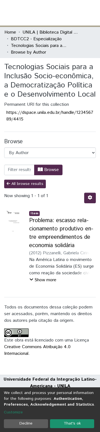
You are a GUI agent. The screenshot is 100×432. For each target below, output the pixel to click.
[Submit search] (55, 12)
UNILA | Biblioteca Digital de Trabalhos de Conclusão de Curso (50, 32)
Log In (74, 12)
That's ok (72, 423)
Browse (51, 170)
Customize (13, 412)
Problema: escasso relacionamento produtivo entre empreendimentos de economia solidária (61, 233)
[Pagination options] (90, 198)
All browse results (26, 184)
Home (10, 32)
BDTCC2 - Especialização (36, 39)
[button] (63, 12)
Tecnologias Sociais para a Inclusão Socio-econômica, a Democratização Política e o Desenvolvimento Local (38, 45)
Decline (25, 423)
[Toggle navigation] (92, 12)
